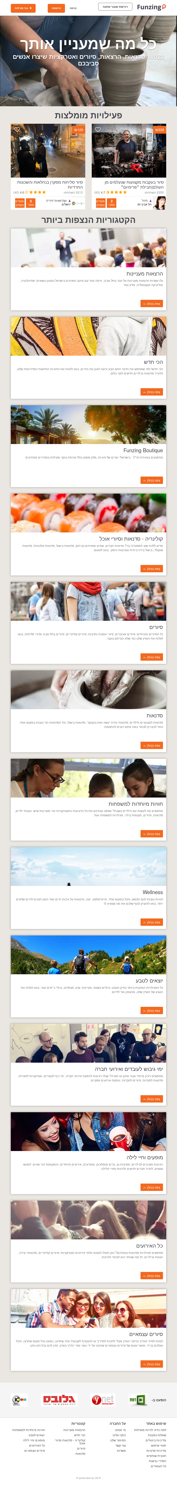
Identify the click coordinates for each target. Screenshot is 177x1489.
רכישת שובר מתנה (115, 6)
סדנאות (80, 1453)
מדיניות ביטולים (156, 1440)
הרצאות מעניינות (74, 1430)
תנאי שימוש (158, 1445)
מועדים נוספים (100, 203)
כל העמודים (158, 1466)
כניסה (73, 8)
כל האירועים (37, 1445)
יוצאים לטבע (37, 1435)
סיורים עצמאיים (34, 1450)
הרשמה (56, 8)
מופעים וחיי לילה (34, 1440)
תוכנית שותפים (156, 1456)
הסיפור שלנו (118, 1440)
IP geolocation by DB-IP (88, 1478)
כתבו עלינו (119, 1435)
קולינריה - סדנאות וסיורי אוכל (70, 1442)
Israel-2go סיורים (56, 200)
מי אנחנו (120, 1430)
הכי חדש (79, 1435)
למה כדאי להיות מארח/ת (150, 1430)
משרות (121, 1450)
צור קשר (120, 1445)
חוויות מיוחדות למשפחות (28, 1430)
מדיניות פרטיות (156, 1450)
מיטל (145, 200)
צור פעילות (21, 8)
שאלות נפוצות (157, 1435)
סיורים (81, 1448)
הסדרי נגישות (157, 1461)
